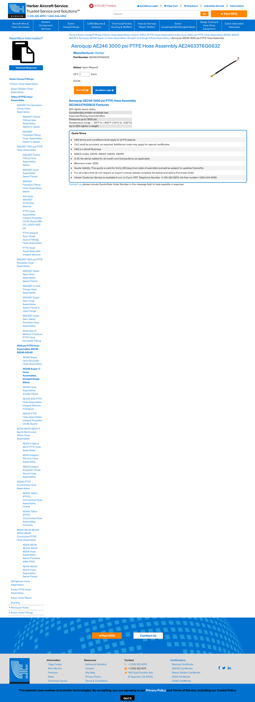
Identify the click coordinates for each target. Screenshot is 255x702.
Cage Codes (55, 664)
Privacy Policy (156, 690)
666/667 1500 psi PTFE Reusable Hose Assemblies (30, 263)
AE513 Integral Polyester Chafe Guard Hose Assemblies (32, 471)
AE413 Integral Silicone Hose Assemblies (31, 459)
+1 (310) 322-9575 (137, 664)
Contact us (75, 184)
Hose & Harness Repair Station (147, 25)
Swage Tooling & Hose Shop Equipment (209, 25)
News (51, 676)
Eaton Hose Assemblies (117, 34)
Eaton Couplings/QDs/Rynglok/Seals (178, 25)
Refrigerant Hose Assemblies (20, 583)
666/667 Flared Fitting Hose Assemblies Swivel (31, 160)
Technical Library (57, 680)
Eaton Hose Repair (21, 597)
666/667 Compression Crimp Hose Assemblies (29, 108)
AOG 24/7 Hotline (105, 6)
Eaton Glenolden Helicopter (234, 25)
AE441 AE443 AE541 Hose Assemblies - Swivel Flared (30, 571)
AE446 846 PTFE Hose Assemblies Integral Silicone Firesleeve (32, 403)
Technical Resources (26, 67)
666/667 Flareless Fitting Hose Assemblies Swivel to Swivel (32, 136)
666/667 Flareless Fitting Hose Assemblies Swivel (32, 186)
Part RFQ (230, 14)
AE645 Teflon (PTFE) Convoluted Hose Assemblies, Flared (32, 500)
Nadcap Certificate (182, 664)
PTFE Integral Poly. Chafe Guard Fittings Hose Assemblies (32, 238)
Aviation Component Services (46, 25)
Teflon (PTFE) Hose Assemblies (22, 98)
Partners (53, 672)
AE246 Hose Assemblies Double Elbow (30, 390)
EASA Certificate (181, 676)
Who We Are (55, 668)
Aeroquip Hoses (19, 607)
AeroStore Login (148, 6)
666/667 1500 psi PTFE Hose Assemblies (30, 148)
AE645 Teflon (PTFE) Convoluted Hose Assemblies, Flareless (32, 518)
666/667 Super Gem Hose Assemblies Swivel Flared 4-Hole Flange (31, 304)
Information (237, 6)
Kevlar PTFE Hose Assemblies (21, 591)
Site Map (90, 672)
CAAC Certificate (181, 680)
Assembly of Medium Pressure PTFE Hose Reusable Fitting (32, 336)
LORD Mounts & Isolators (96, 25)
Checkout (192, 6)
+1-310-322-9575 (36, 16)
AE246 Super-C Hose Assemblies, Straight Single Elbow (31, 375)
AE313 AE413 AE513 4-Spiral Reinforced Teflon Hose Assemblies (29, 433)
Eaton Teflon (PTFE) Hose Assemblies (153, 34)
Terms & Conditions (96, 680)
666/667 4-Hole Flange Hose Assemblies (31, 289)
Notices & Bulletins (95, 664)
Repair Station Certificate (186, 672)
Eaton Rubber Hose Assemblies (22, 90)
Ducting (15, 602)
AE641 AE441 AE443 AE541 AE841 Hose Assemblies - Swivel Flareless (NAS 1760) (31, 553)
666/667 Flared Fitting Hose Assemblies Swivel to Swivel (31, 122)
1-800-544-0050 (56, 16)
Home (72, 34)
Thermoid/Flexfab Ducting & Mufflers (121, 25)
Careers (89, 668)
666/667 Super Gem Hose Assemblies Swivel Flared (31, 276)
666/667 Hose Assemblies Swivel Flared (31, 173)
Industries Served (214, 6)
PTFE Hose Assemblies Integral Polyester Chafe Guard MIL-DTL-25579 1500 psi (33, 220)
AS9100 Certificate (182, 668)
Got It (127, 698)
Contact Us (148, 635)
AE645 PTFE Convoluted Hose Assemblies (26, 485)
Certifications (177, 660)
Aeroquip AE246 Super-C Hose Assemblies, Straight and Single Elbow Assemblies (124, 38)
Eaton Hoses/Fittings (71, 25)
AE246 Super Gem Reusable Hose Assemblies (32, 361)
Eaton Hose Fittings (21, 612)
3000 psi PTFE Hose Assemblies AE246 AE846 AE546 (28, 349)
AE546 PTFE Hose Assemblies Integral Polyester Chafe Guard (32, 418)
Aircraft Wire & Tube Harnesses (21, 25)
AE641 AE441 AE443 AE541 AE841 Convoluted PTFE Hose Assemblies (28, 535)
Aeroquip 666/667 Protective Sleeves (28, 201)
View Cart (172, 6)
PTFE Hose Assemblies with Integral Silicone (32, 251)
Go (204, 13)
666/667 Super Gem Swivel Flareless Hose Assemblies (31, 320)
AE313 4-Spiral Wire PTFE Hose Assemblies (32, 447)
